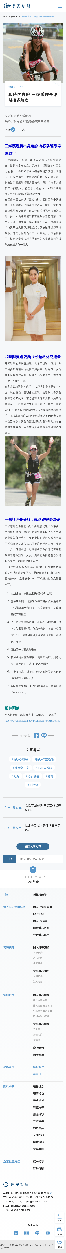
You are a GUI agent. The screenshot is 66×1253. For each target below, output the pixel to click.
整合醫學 (38, 1067)
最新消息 (38, 1100)
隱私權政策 (40, 894)
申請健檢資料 (41, 928)
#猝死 (50, 776)
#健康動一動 (21, 767)
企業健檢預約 (41, 971)
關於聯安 (8, 1086)
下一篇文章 (14, 827)
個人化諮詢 (40, 921)
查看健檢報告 (41, 935)
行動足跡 (38, 1168)
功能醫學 (8, 1067)
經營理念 (38, 1086)
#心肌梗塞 (32, 776)
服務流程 (38, 1039)
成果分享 (38, 1161)
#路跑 (15, 776)
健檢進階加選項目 (42, 1005)
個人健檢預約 (41, 947)
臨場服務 (38, 1047)
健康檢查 (8, 995)
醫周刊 (37, 1074)
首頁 (6, 894)
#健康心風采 (19, 759)
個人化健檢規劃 (42, 907)
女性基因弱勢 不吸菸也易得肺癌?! (43, 807)
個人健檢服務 (41, 995)
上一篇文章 (14, 807)
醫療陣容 (38, 1114)
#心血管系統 (44, 767)
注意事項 (38, 963)
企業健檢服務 (41, 1024)
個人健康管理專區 (14, 907)
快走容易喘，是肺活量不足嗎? (42, 827)
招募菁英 (38, 1128)
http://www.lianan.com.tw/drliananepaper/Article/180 (32, 720)
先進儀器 (38, 1121)
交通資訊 (38, 1135)
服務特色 (38, 1093)
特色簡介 (38, 1029)
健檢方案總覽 (40, 1000)
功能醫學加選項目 (42, 1010)
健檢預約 (38, 914)
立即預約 (38, 952)
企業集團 (38, 1149)
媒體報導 (38, 1107)
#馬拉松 (32, 784)
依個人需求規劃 (41, 1016)
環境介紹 (38, 1142)
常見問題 (38, 957)
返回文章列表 (33, 846)
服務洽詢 (38, 1034)
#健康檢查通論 (44, 759)
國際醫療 (38, 1054)
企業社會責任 (11, 1161)
